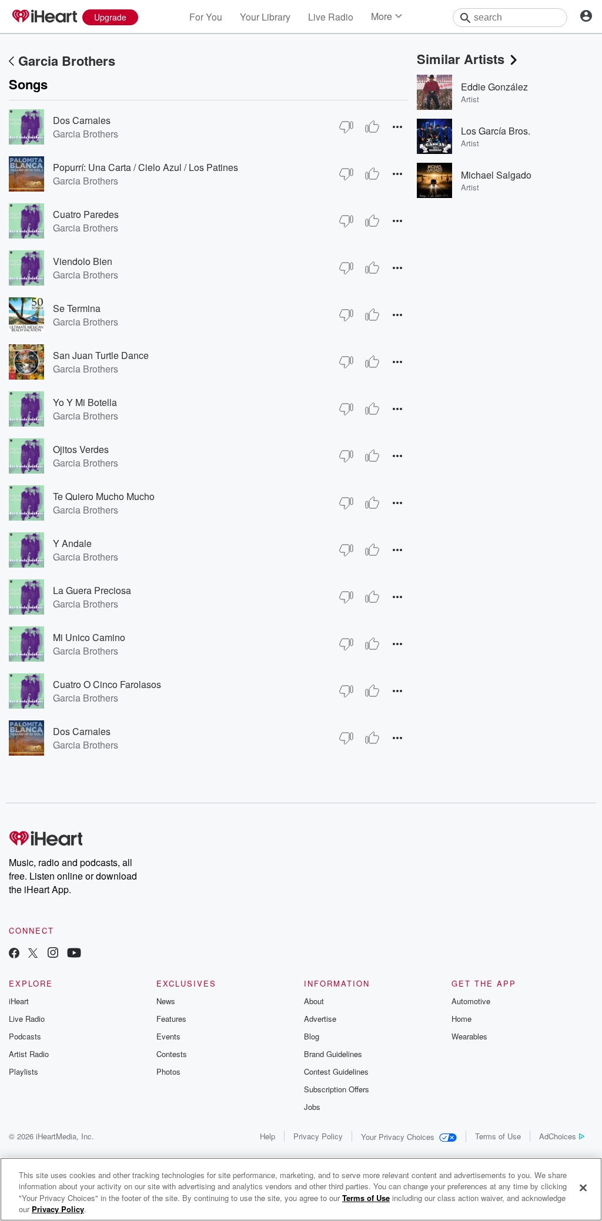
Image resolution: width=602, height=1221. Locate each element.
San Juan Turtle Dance (101, 355)
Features (171, 1018)
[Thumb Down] (346, 127)
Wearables (469, 1036)
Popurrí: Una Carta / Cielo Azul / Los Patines (145, 167)
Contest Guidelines (336, 1071)
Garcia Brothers (66, 60)
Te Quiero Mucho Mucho (104, 496)
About (314, 1001)
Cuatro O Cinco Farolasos (107, 684)
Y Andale (72, 543)
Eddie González (494, 86)
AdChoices (557, 1136)
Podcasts (25, 1036)
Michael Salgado (496, 175)
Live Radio (330, 17)
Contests (171, 1053)
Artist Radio (29, 1053)
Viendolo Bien (82, 261)
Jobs (312, 1106)
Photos (168, 1071)
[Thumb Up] (372, 127)
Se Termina (77, 308)
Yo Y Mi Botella (85, 402)
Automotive (471, 1001)
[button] (397, 126)
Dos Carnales (82, 120)
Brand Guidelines (333, 1053)
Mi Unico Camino (89, 637)
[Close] (583, 1187)
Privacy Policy (318, 1136)
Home (461, 1018)
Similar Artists (460, 58)
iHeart (19, 1001)
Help (267, 1136)
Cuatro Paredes (86, 214)
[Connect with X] (33, 954)
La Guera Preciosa (92, 590)
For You (205, 17)
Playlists (23, 1071)
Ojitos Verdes (81, 449)
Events (168, 1036)
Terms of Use (498, 1136)
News (165, 1001)
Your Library (265, 17)
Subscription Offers (336, 1089)
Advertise (320, 1018)
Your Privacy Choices (397, 1136)
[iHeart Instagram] (53, 954)
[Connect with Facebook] (14, 954)
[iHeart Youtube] (74, 954)
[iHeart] (44, 17)
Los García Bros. (495, 130)
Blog (311, 1036)
